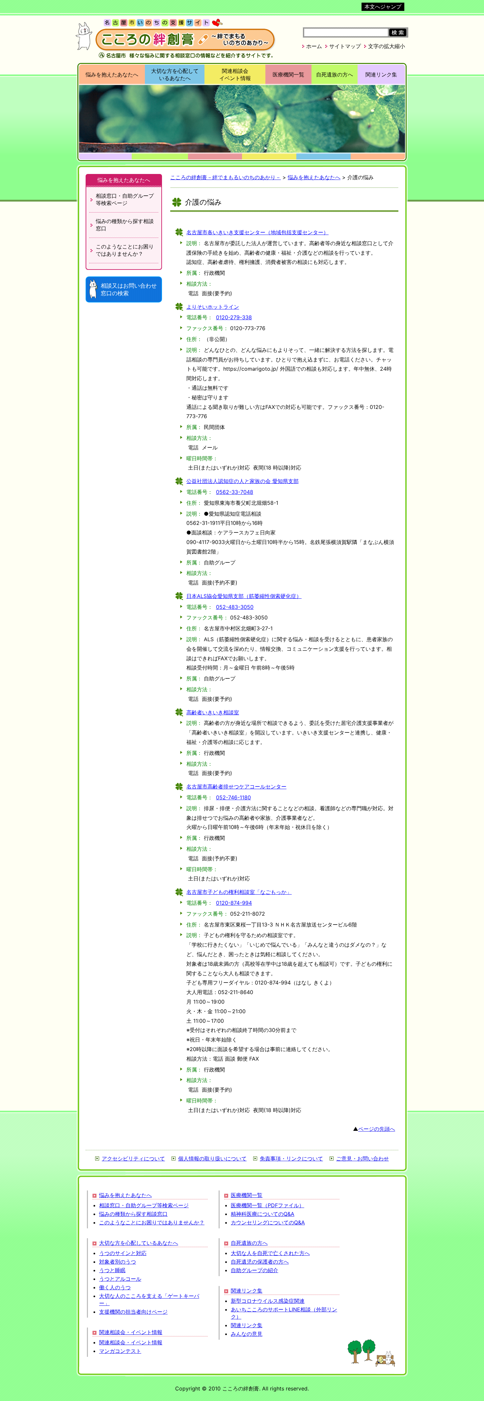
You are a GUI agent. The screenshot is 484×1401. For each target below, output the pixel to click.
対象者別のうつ (117, 1261)
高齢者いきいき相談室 (212, 712)
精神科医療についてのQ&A (262, 1214)
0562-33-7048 (234, 492)
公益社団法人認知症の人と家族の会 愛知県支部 (242, 481)
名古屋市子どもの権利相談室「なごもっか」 (239, 892)
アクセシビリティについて (133, 1158)
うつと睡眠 (112, 1270)
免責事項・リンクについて (291, 1158)
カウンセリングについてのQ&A (268, 1222)
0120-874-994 (234, 903)
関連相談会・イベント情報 (130, 1332)
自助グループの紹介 (254, 1270)
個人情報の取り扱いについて (212, 1158)
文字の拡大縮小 (386, 46)
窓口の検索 (129, 289)
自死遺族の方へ (334, 74)
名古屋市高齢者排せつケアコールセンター (236, 786)
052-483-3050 (235, 607)
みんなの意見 (246, 1333)
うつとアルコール (120, 1278)
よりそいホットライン (212, 306)
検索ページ (125, 199)
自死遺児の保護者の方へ (260, 1261)
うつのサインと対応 (123, 1253)
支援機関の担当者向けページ (133, 1311)
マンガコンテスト (120, 1351)
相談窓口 (125, 225)
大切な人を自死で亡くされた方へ (270, 1253)
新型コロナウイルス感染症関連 (268, 1301)
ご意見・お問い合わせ (362, 1158)
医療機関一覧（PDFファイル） (267, 1205)
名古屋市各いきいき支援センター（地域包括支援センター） (257, 232)
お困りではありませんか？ (125, 250)
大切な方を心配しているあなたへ (138, 1243)
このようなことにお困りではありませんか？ (151, 1222)
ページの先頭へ (376, 1129)
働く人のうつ (115, 1287)
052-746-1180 (233, 797)
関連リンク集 (381, 74)
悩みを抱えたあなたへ (112, 74)
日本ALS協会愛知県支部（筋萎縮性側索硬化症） (244, 596)
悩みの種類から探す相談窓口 (133, 1214)
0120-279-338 (234, 317)
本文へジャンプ (382, 6)
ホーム (314, 46)
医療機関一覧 (288, 74)
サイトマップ (345, 46)
